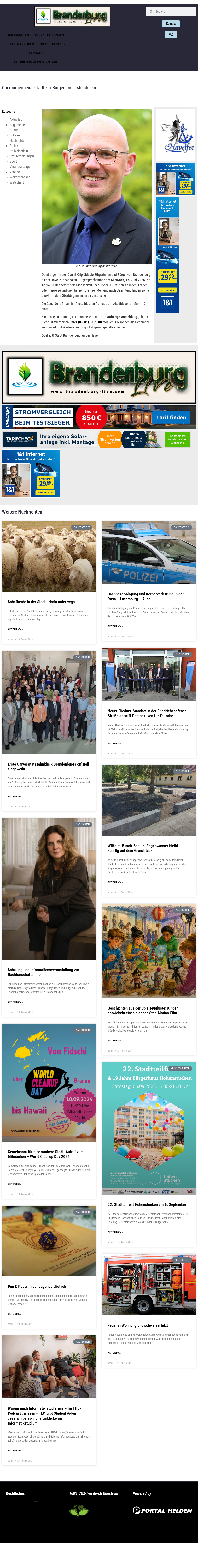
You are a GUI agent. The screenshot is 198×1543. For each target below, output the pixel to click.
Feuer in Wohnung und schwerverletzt (138, 1325)
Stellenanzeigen (20, 44)
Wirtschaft (17, 182)
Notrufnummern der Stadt (36, 62)
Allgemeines (18, 125)
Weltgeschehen (20, 177)
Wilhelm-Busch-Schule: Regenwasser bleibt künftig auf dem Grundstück (143, 848)
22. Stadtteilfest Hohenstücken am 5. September (147, 1204)
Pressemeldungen (22, 156)
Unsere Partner (52, 44)
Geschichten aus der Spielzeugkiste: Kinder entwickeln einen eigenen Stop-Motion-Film (143, 1010)
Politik (14, 146)
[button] (35, 1502)
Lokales (15, 135)
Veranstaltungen (49, 35)
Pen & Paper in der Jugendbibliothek (37, 1286)
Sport (13, 161)
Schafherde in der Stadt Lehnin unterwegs (41, 602)
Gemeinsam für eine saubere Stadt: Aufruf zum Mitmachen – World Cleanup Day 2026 (46, 1154)
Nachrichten (18, 35)
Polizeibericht (19, 151)
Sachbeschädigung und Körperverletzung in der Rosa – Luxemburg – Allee (146, 596)
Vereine (15, 172)
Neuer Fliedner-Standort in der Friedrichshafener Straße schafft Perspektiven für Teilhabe (147, 713)
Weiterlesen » (15, 629)
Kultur (14, 130)
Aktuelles (16, 120)
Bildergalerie (36, 53)
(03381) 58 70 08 (90, 322)
